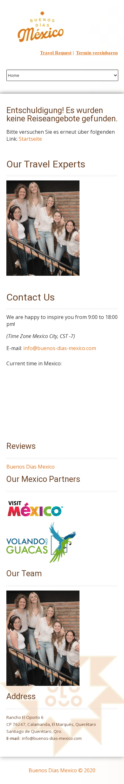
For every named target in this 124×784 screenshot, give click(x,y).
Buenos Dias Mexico (30, 466)
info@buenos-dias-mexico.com (59, 348)
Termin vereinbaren (97, 52)
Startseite (30, 138)
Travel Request (56, 52)
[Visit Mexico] (35, 518)
